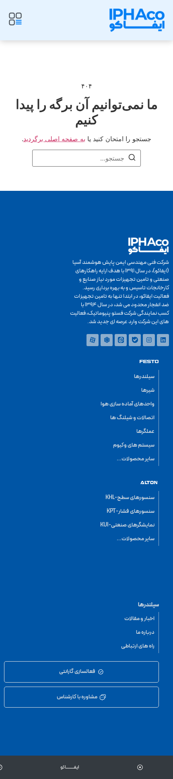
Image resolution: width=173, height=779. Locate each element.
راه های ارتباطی (137, 646)
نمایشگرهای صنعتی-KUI (127, 525)
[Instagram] (149, 340)
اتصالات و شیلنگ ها (132, 418)
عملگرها (145, 431)
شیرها (147, 390)
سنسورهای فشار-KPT (130, 511)
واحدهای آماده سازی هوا (127, 404)
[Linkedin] (163, 340)
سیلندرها (144, 376)
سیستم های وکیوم (133, 445)
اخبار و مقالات (139, 618)
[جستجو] (132, 158)
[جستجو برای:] (86, 158)
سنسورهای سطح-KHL (129, 497)
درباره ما (145, 632)
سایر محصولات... (135, 459)
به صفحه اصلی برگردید (54, 139)
